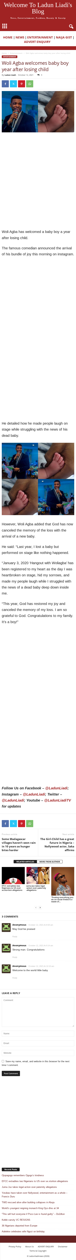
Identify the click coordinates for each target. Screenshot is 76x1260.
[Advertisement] (38, 158)
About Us (29, 1246)
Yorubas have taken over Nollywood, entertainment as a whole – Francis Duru (34, 1195)
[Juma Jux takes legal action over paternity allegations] (38, 875)
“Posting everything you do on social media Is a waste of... (62, 899)
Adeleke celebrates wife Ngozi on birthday (23, 1231)
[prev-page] (36, 907)
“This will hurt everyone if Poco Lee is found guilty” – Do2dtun (33, 1214)
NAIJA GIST (64, 37)
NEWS (20, 37)
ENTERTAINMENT (40, 37)
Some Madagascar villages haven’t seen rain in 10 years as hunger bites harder (19, 844)
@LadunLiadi (56, 788)
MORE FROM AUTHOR (49, 861)
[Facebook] (5, 83)
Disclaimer (62, 1246)
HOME (8, 37)
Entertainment (16, 53)
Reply (14, 936)
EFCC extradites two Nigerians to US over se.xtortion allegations (12, 887)
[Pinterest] (21, 83)
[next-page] (40, 907)
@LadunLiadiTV (57, 800)
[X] (13, 83)
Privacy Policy (15, 1246)
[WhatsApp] (29, 83)
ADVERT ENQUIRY (38, 42)
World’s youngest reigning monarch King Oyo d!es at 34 (30, 1208)
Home (4, 53)
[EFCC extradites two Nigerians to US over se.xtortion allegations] (13, 875)
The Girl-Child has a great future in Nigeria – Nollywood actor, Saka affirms (57, 844)
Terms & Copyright (38, 1250)
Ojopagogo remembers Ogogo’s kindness (23, 1175)
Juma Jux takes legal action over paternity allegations (36, 887)
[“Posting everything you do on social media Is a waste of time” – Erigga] (62, 881)
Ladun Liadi (10, 75)
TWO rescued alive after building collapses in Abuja (28, 1202)
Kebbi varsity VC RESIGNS (16, 1220)
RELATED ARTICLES (25, 861)
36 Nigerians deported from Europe (19, 1225)
